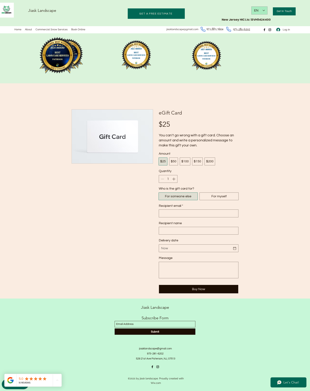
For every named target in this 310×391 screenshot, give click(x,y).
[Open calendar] (234, 248)
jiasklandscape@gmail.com (182, 29)
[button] (284, 11)
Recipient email (171, 206)
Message (166, 258)
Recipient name (170, 223)
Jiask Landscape (42, 10)
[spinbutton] (168, 179)
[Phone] (202, 29)
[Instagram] (157, 367)
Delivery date (168, 240)
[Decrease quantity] (162, 179)
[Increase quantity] (174, 179)
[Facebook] (152, 367)
